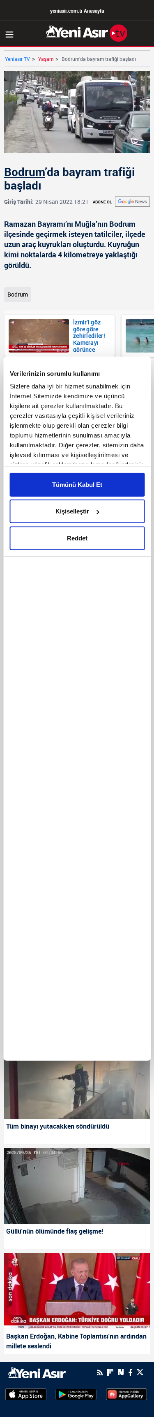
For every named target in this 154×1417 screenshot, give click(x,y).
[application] (77, 708)
